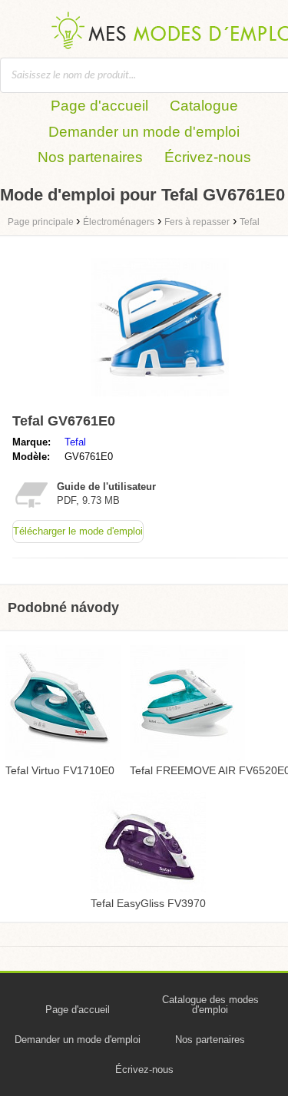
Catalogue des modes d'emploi (210, 1004)
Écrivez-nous (207, 157)
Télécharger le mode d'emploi (78, 531)
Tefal (75, 442)
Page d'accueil (99, 106)
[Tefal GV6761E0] (160, 399)
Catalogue (204, 106)
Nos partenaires (90, 157)
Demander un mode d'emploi (144, 132)
